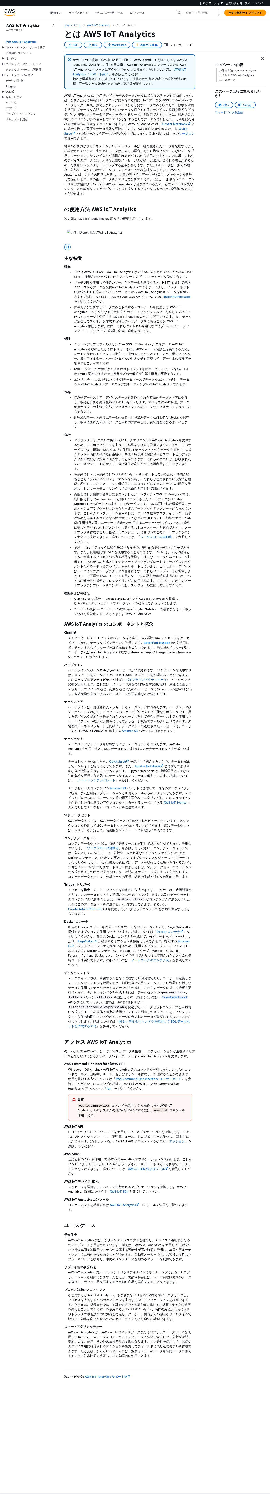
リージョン (187, 133)
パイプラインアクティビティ (146, 679)
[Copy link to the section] (61, 209)
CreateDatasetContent (85, 909)
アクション (176, 1141)
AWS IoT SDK (119, 1191)
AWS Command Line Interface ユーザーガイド (148, 1079)
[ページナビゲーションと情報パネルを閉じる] (262, 58)
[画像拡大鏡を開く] (67, 247)
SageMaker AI (87, 941)
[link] (126, 25)
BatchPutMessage (177, 297)
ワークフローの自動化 (156, 537)
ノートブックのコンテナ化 (150, 960)
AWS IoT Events (175, 802)
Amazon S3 (130, 731)
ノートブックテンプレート (96, 780)
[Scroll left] (47, 13)
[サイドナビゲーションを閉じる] (53, 25)
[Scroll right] (147, 13)
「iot (107, 1088)
